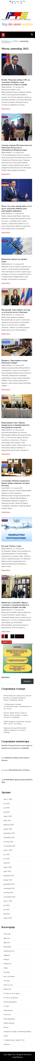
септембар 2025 (9, 846)
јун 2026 (7, 808)
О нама (6, 1006)
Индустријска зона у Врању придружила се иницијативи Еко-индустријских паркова (15, 425)
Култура (4, 465)
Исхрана (7, 972)
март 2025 (7, 871)
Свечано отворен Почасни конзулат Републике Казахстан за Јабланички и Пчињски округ (16, 147)
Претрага (5, 677)
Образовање (5, 342)
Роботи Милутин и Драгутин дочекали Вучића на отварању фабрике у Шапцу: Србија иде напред (17, 698)
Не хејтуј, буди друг (11, 997)
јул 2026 (7, 803)
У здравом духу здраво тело (14, 1040)
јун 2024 (7, 909)
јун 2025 (7, 858)
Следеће (19, 636)
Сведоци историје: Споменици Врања (17, 1031)
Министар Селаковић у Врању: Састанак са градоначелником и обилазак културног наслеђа (15, 605)
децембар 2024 (9, 884)
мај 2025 (7, 863)
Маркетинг (7, 989)
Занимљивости (9, 951)
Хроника (7, 1044)
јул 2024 (7, 905)
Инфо (6, 968)
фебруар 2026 (9, 825)
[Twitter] (15, 3)
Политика (5, 57)
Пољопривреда (9, 1019)
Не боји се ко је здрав (12, 993)
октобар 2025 (8, 841)
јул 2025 (7, 854)
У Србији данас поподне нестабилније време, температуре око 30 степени (17, 706)
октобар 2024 (8, 892)
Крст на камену (9, 976)
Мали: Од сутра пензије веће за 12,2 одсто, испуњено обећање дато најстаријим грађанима (16, 208)
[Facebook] (12, 3)
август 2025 (8, 850)
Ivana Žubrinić (5, 488)
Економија (5, 185)
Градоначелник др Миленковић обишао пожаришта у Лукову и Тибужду (15, 730)
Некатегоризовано (10, 1002)
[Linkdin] (21, 3)
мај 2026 (7, 812)
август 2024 (8, 901)
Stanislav (4, 745)
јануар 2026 (8, 829)
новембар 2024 (9, 888)
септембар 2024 (9, 897)
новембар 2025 (9, 837)
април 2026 (8, 816)
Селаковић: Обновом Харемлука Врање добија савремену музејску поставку (15, 483)
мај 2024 (7, 914)
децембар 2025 (9, 833)
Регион (6, 1027)
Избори (6, 959)
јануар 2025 (8, 880)
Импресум (7, 963)
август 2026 (8, 799)
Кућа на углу (8, 985)
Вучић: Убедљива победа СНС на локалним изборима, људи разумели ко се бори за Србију (15, 82)
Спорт (6, 1036)
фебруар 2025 (9, 875)
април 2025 (8, 867)
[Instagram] (18, 3)
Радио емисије (9, 1023)
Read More (5, 109)
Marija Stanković (6, 87)
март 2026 (7, 820)
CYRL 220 (7, 934)
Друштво (4, 116)
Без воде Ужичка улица (11, 546)
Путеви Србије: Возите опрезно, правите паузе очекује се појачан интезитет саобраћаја (16, 715)
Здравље (7, 955)
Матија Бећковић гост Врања (19, 770)
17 (12, 636)
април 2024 (8, 918)
